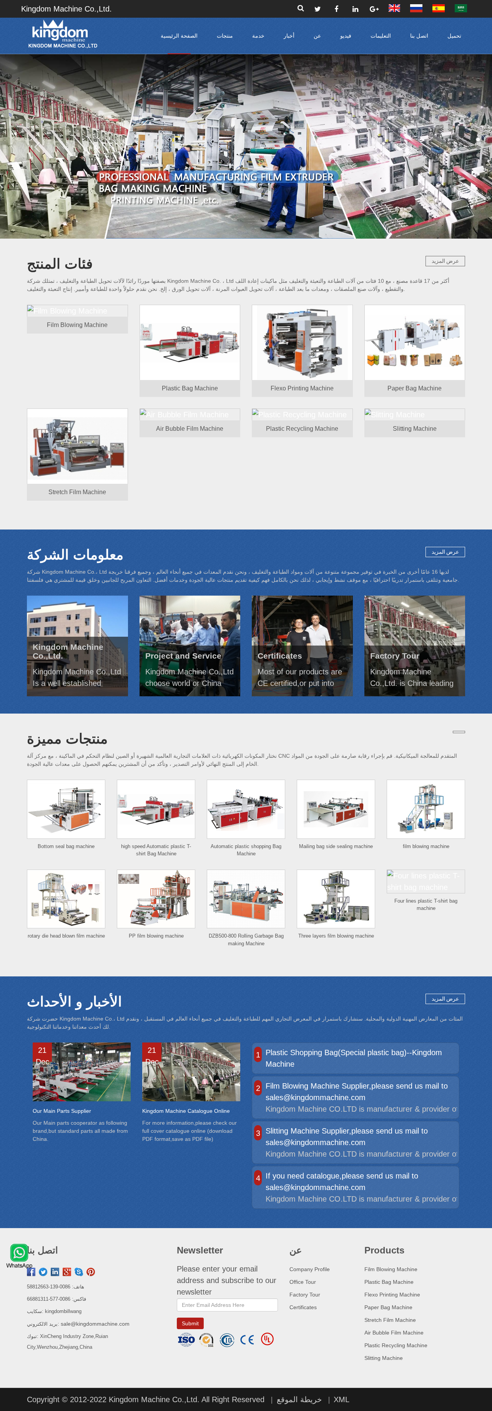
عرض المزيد (445, 260)
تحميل (454, 36)
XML (341, 1399)
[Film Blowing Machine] (77, 311)
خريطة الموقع (299, 1399)
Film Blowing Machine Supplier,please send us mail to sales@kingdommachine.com (357, 1092)
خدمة (258, 36)
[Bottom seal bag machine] (66, 809)
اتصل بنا (419, 36)
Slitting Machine (383, 1358)
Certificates (303, 1307)
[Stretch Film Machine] (77, 446)
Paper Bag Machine (388, 1307)
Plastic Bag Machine (389, 1282)
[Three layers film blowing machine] (336, 899)
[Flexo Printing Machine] (302, 342)
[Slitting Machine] (414, 414)
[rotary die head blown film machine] (66, 899)
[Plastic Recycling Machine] (302, 414)
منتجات (225, 36)
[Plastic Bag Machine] (190, 342)
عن (317, 36)
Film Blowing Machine (390, 1269)
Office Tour (302, 1282)
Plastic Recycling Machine (395, 1345)
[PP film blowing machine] (156, 899)
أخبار (289, 36)
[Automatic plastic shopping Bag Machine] (246, 809)
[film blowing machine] (426, 809)
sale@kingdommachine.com (95, 1324)
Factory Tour (304, 1294)
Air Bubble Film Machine (394, 1333)
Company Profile (309, 1269)
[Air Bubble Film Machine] (190, 414)
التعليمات (381, 36)
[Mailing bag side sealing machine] (336, 809)
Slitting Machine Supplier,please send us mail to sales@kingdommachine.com (347, 1137)
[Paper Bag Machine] (414, 342)
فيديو (345, 36)
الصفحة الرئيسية (179, 36)
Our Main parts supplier (62, 1111)
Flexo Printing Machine (392, 1294)
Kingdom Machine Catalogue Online (186, 1111)
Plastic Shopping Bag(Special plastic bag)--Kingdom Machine (354, 1058)
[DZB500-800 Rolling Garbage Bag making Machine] (246, 899)
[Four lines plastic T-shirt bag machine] (426, 881)
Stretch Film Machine (390, 1320)
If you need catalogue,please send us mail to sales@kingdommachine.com (342, 1182)
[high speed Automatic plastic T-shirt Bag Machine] (156, 809)
